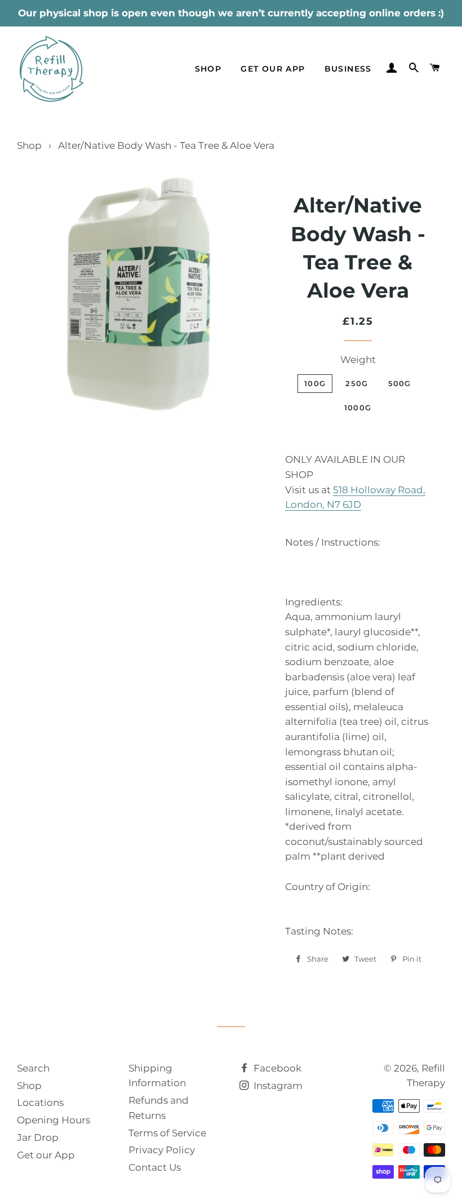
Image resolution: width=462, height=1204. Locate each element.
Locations (40, 1102)
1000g (358, 407)
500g (399, 383)
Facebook (276, 1068)
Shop (208, 69)
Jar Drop (38, 1137)
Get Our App (273, 69)
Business (348, 69)
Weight (358, 359)
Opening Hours (53, 1120)
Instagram (277, 1085)
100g (315, 383)
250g (356, 383)
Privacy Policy (161, 1150)
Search (33, 1068)
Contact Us (154, 1167)
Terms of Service (167, 1133)
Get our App (46, 1155)
